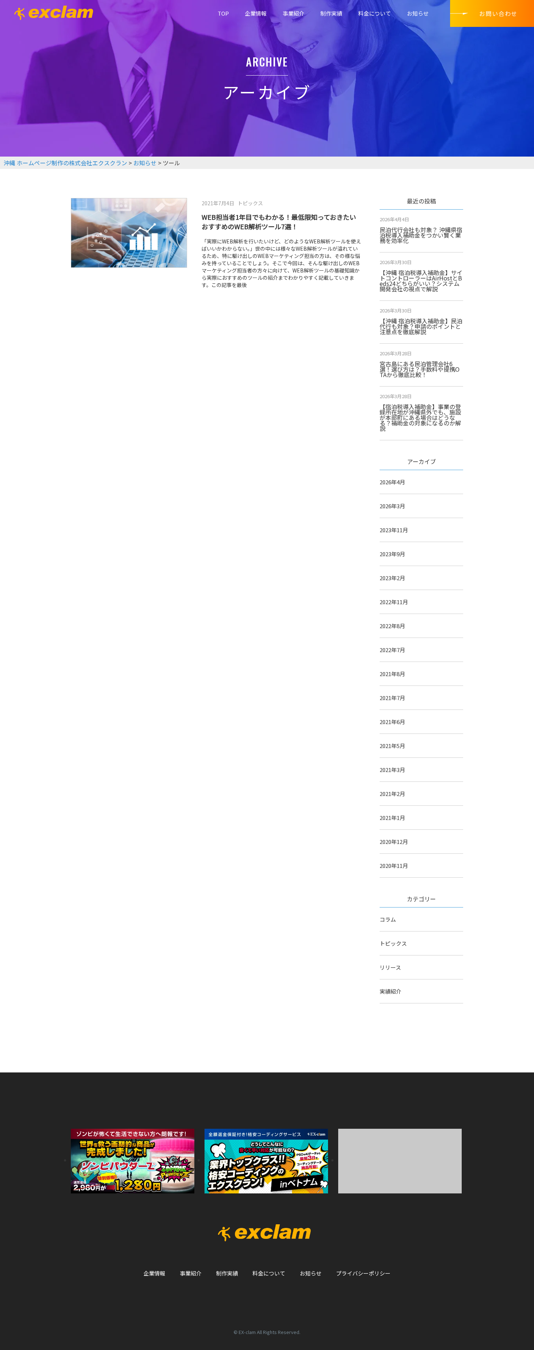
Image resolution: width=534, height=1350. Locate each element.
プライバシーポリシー (363, 1273)
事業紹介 (293, 13)
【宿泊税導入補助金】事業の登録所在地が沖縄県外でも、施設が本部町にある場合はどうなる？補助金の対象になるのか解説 (420, 417)
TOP (223, 13)
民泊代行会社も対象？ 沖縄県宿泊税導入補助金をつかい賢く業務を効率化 (421, 235)
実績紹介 (390, 991)
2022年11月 (394, 602)
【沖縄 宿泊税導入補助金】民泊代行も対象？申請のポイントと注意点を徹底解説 (421, 326)
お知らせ (418, 13)
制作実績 (331, 13)
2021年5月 (392, 745)
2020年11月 (394, 865)
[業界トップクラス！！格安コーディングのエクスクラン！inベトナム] (266, 1160)
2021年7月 (392, 698)
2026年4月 (392, 482)
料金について (374, 13)
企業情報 (256, 13)
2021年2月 (392, 793)
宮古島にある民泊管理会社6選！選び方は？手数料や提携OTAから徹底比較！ (420, 369)
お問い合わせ (498, 13)
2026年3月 (392, 506)
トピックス (393, 943)
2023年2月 (392, 578)
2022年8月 (392, 626)
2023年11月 (394, 530)
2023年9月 (392, 554)
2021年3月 (392, 769)
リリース (390, 967)
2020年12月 (394, 841)
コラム (388, 919)
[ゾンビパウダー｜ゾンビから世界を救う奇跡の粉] (132, 1160)
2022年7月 (392, 650)
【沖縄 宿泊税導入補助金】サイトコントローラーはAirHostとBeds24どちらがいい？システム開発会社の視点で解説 (421, 280)
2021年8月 (392, 674)
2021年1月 (392, 817)
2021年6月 (392, 721)
